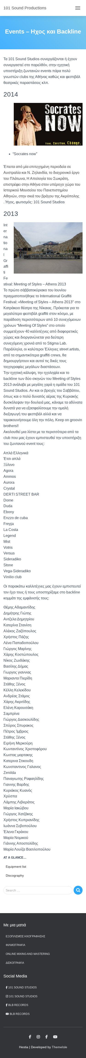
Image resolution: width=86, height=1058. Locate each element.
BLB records (19, 1014)
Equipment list (16, 866)
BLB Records (18, 1005)
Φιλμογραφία (15, 945)
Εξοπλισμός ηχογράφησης (25, 936)
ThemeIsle (59, 1047)
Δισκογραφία (15, 962)
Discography (15, 875)
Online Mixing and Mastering (28, 954)
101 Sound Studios (22, 987)
